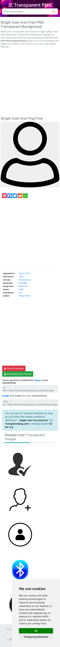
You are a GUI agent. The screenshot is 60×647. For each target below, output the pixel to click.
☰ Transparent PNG (30, 5)
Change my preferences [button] (36, 637)
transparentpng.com (17, 423)
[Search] (54, 11)
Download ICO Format (18, 373)
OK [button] (36, 631)
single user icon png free (34, 420)
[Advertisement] (30, 83)
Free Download (15, 368)
